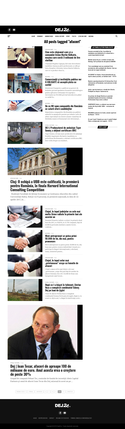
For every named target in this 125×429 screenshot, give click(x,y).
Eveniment (40, 36)
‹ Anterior (39, 391)
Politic (74, 36)
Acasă (35, 418)
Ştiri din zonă (82, 36)
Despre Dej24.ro (43, 418)
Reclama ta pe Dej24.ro (62, 418)
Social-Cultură (59, 36)
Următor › (70, 391)
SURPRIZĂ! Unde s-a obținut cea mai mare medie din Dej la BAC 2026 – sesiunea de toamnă (101, 106)
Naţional (91, 36)
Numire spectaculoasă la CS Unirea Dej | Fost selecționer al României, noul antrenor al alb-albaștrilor (102, 83)
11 (63, 391)
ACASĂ (33, 36)
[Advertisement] (62, 13)
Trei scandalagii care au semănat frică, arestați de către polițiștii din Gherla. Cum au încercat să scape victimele (102, 68)
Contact (51, 418)
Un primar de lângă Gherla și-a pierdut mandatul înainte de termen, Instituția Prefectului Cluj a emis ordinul (100, 98)
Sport (68, 36)
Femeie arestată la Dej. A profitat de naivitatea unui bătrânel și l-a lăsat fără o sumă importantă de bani (101, 53)
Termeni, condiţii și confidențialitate (81, 418)
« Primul (30, 391)
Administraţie (49, 36)
